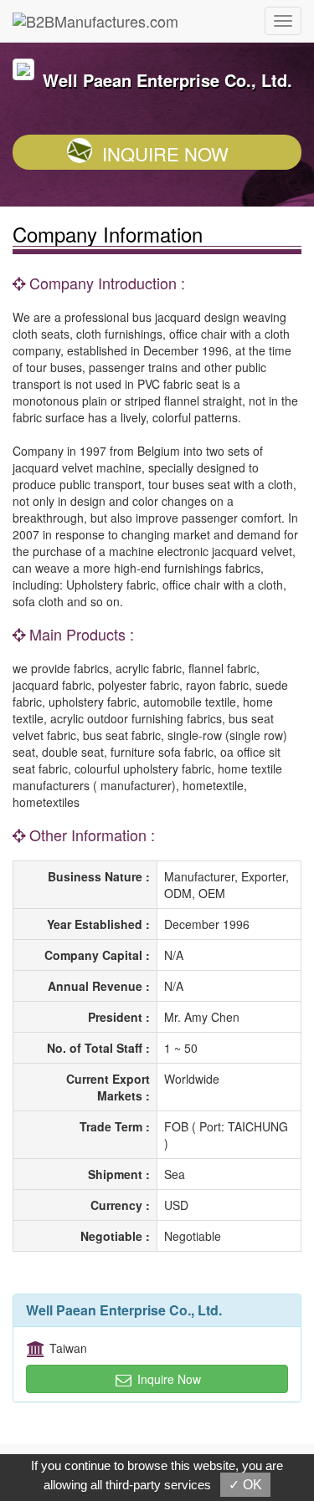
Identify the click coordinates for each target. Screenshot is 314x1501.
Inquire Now (165, 153)
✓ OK (245, 1485)
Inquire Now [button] (167, 1379)
